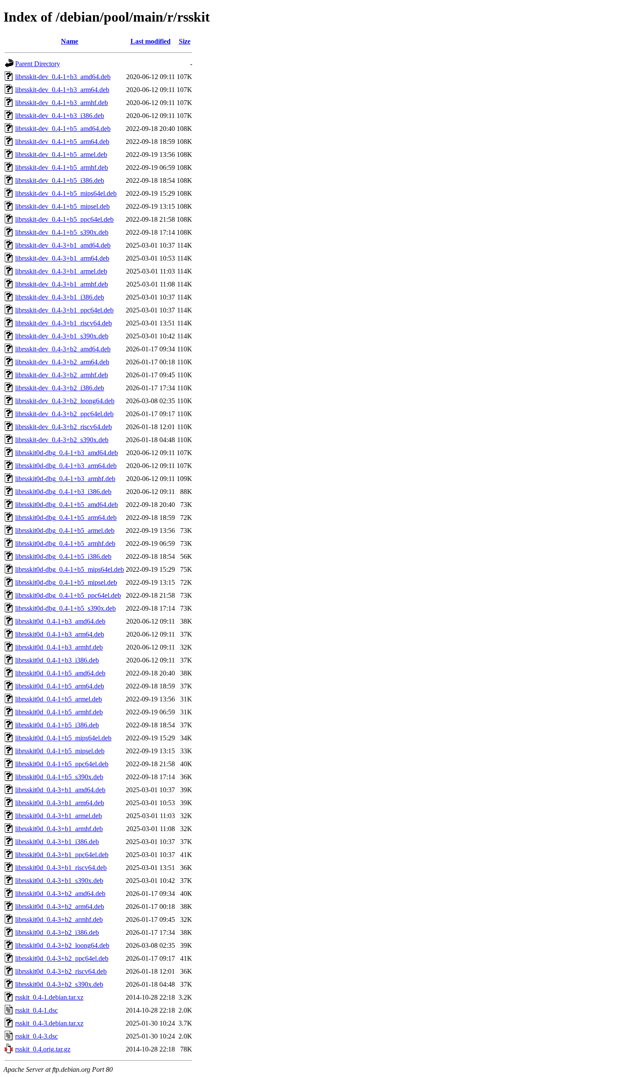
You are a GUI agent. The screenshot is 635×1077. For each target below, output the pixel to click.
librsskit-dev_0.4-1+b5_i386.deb (59, 180)
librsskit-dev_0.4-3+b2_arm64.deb (62, 362)
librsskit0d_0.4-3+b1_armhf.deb (59, 828)
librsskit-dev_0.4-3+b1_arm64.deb (62, 258)
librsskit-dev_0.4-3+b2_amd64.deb (63, 349)
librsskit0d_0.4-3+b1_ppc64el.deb (61, 854)
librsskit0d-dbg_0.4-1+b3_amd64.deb (66, 452)
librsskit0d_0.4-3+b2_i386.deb (57, 932)
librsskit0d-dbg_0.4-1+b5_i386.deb (63, 556)
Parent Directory (37, 63)
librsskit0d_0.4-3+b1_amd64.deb (60, 789)
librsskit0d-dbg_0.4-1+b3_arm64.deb (66, 465)
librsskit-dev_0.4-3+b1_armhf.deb (61, 284)
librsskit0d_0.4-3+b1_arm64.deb (59, 802)
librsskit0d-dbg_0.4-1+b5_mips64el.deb (69, 569)
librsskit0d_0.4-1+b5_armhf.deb (59, 712)
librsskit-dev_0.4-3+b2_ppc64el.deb (64, 413)
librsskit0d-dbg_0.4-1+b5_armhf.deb (65, 543)
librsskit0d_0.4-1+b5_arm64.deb (59, 686)
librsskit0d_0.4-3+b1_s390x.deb (59, 880)
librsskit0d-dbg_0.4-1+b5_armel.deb (64, 530)
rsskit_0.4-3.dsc (36, 1036)
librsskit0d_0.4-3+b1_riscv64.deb (61, 867)
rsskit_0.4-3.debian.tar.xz (49, 1023)
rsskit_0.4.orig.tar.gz (42, 1049)
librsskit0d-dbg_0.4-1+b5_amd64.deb (66, 504)
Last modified (150, 41)
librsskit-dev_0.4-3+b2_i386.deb (59, 388)
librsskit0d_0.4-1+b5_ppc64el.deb (61, 764)
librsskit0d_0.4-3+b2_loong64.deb (62, 945)
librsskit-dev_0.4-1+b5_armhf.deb (61, 167)
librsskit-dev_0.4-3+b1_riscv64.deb (63, 323)
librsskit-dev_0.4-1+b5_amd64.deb (63, 128)
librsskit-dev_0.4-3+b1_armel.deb (61, 271)
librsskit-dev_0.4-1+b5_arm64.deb (62, 141)
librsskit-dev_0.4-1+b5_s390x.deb (61, 232)
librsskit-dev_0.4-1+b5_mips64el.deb (66, 193)
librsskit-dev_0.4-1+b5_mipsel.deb (62, 206)
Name (69, 41)
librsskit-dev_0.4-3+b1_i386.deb (59, 297)
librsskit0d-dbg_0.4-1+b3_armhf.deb (65, 478)
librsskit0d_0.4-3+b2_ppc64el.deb (61, 958)
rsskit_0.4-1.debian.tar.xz (49, 997)
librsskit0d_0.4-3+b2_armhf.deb (59, 919)
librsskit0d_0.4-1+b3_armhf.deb (59, 647)
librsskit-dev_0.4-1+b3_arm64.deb (62, 89)
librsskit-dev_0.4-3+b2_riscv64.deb (63, 426)
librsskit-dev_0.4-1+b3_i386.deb (59, 115)
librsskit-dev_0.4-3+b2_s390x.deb (61, 439)
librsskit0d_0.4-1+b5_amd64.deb (60, 673)
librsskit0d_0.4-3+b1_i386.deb (57, 841)
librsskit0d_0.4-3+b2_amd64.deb (60, 893)
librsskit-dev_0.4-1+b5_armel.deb (61, 154)
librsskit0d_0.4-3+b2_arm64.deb (59, 906)
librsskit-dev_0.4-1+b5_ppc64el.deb (64, 219)
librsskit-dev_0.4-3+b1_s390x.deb (61, 336)
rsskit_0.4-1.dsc (36, 1010)
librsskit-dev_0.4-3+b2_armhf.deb (61, 375)
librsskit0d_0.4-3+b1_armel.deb (58, 815)
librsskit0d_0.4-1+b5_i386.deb (57, 725)
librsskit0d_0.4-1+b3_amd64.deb (60, 621)
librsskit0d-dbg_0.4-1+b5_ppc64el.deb (68, 595)
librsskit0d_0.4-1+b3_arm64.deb (59, 634)
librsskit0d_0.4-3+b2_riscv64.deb (61, 971)
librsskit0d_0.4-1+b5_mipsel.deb (60, 751)
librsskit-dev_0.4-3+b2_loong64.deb (64, 401)
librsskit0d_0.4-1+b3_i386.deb (57, 660)
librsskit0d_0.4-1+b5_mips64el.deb (63, 738)
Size (184, 41)
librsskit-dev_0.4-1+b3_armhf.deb (61, 102)
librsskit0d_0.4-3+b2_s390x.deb (59, 984)
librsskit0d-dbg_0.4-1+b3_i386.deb (63, 491)
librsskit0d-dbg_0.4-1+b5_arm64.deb (66, 517)
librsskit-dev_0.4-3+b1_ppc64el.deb (64, 310)
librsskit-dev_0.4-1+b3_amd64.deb (63, 76)
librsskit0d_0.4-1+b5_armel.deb (58, 699)
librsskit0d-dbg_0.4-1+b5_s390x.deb (65, 608)
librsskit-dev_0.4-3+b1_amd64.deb (63, 245)
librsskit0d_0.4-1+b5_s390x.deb (59, 777)
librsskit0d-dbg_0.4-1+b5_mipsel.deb (66, 582)
